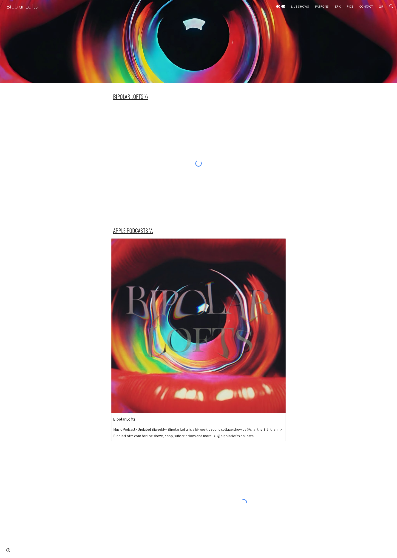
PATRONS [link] (322, 6)
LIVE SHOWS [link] (300, 6)
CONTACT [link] (366, 6)
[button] (391, 6)
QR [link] (381, 6)
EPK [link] (338, 6)
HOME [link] (280, 6)
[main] (198, 96)
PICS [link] (350, 6)
